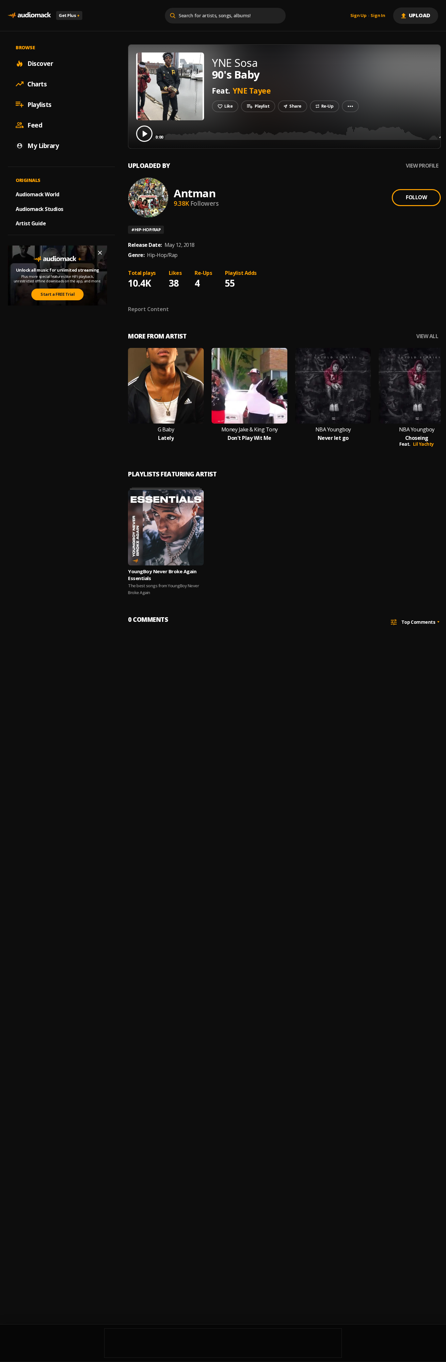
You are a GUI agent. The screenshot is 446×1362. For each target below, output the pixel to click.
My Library (43, 145)
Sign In (378, 15)
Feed (34, 125)
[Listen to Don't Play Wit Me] (249, 386)
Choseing (416, 438)
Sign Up (358, 15)
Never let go (333, 438)
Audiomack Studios (39, 208)
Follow (416, 197)
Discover (40, 63)
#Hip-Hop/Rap (146, 229)
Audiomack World (37, 194)
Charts (37, 84)
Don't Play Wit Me (249, 438)
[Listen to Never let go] (333, 386)
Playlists (39, 104)
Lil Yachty (423, 444)
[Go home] (29, 15)
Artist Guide (31, 223)
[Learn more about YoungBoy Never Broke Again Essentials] (166, 527)
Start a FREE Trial (57, 294)
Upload (420, 15)
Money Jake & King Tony (249, 429)
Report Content (148, 309)
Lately (166, 438)
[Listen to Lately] (166, 386)
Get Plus (69, 15)
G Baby (166, 429)
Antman (194, 193)
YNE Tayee (252, 90)
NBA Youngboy (333, 429)
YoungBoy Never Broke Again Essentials (162, 574)
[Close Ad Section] (100, 252)
